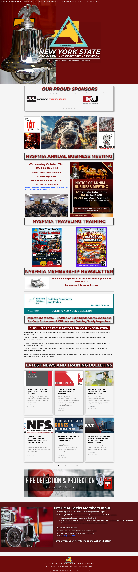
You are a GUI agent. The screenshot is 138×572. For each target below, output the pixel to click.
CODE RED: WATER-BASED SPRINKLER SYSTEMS (66, 391)
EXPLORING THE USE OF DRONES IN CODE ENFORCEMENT (68, 438)
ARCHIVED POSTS (96, 2)
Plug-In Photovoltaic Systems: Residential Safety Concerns (97, 391)
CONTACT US (83, 2)
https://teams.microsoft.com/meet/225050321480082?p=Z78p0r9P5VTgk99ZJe (46, 189)
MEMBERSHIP (14, 2)
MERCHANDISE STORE (54, 2)
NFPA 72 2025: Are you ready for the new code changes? (37, 391)
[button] (26, 101)
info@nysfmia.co (67, 536)
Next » (77, 466)
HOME (3, 2)
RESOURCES (38, 2)
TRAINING (27, 2)
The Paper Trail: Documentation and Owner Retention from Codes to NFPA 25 (37, 439)
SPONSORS (70, 2)
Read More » (30, 404)
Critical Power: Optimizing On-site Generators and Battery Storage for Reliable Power (99, 439)
